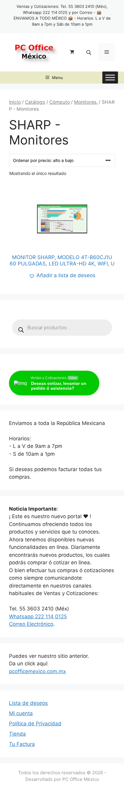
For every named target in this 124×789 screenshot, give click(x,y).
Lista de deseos (28, 703)
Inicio (15, 102)
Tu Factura (22, 744)
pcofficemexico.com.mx (37, 671)
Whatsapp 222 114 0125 (38, 616)
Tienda (17, 734)
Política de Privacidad (35, 724)
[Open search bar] (89, 52)
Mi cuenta (21, 713)
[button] (62, 276)
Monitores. (86, 102)
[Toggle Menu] (110, 77)
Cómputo (59, 102)
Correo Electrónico (31, 624)
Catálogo (35, 102)
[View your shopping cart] (72, 52)
